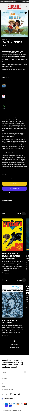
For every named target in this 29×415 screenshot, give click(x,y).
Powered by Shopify (16, 410)
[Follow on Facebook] (3, 394)
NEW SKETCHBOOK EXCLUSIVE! (9, 321)
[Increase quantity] (10, 177)
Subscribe (4, 378)
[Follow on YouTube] (15, 394)
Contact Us (4, 386)
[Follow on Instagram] (11, 394)
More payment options (14, 192)
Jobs (3, 383)
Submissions (5, 381)
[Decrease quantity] (4, 177)
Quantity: (4, 174)
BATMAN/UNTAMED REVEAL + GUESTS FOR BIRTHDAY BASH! (11, 256)
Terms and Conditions (7, 389)
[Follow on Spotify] (19, 394)
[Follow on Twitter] (7, 394)
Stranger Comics (6, 39)
